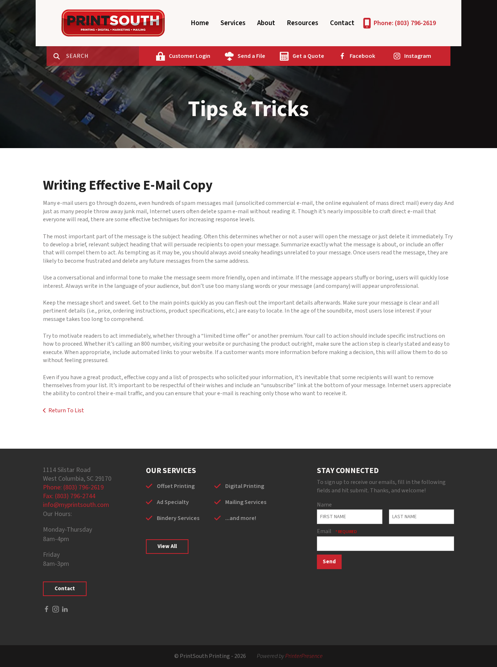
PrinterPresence (304, 656)
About (266, 23)
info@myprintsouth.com (76, 504)
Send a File (251, 56)
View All (167, 546)
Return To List (66, 410)
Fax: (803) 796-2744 (69, 496)
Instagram (417, 56)
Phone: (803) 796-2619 (405, 23)
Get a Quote (308, 56)
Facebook (362, 56)
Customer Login (189, 56)
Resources (302, 23)
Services (233, 23)
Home (200, 23)
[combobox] (102, 56)
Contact (342, 23)
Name (324, 505)
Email (325, 531)
